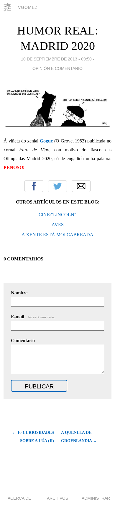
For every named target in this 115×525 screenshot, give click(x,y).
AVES (58, 224)
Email (81, 186)
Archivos (57, 498)
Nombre (19, 292)
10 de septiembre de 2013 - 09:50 (56, 59)
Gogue (46, 140)
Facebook (33, 186)
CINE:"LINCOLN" (57, 214)
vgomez (28, 7)
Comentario (23, 340)
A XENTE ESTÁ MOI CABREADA (57, 234)
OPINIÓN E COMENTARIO (57, 68)
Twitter (57, 186)
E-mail (33, 316)
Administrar (96, 498)
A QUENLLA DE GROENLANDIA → (79, 436)
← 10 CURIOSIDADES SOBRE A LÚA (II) (33, 436)
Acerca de (19, 498)
